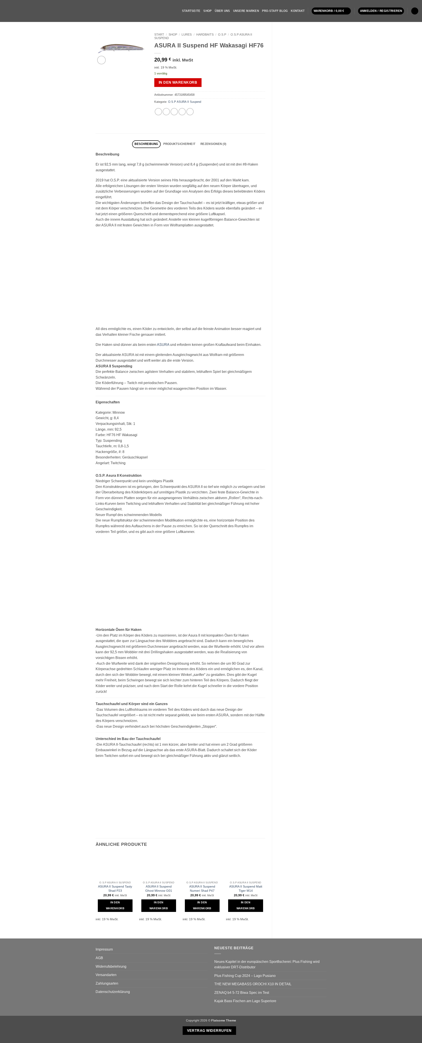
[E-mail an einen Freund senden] (174, 111)
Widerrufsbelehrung (111, 966)
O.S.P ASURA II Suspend (184, 101)
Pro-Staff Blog (275, 11)
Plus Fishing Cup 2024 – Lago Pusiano (245, 976)
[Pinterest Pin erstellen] (182, 111)
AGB (99, 958)
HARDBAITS (205, 34)
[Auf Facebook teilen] (158, 111)
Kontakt (298, 11)
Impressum (104, 949)
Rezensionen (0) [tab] (213, 144)
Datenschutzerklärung (113, 992)
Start (159, 34)
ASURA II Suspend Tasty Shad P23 (115, 888)
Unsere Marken (246, 11)
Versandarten (106, 975)
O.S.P (222, 34)
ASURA (163, 344)
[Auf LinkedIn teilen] (190, 111)
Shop (207, 11)
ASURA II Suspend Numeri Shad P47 (202, 888)
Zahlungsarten (107, 983)
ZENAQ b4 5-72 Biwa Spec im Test (241, 992)
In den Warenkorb (178, 82)
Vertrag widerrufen (209, 1030)
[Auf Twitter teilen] (166, 111)
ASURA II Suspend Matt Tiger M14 (245, 888)
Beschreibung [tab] (146, 144)
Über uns (222, 11)
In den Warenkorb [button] (115, 905)
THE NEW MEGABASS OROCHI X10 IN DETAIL (252, 984)
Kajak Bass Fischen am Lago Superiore (245, 1001)
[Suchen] (414, 11)
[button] (331, 11)
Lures (187, 34)
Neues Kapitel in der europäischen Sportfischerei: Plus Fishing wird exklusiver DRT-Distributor (267, 964)
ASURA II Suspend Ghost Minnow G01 (158, 888)
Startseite (191, 11)
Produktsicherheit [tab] (179, 144)
